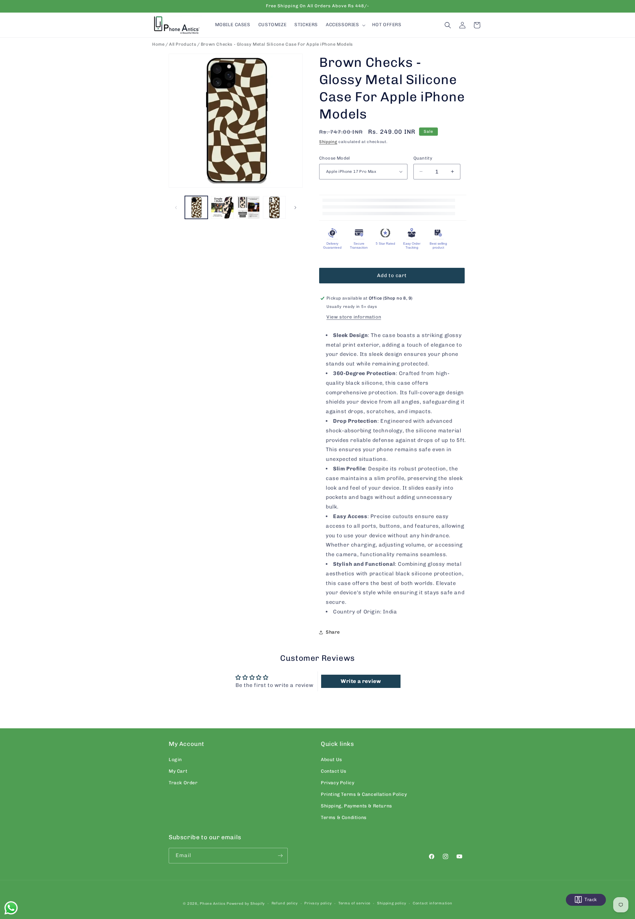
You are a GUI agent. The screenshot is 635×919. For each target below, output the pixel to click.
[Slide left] (176, 207)
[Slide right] (295, 207)
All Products (182, 44)
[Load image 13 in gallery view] (274, 207)
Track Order (183, 783)
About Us (331, 759)
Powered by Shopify (246, 903)
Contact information (432, 903)
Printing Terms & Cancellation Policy (364, 794)
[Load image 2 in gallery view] (222, 207)
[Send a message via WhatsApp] (11, 908)
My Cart (178, 771)
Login (175, 759)
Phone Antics (212, 903)
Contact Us (334, 771)
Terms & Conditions (344, 818)
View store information (353, 317)
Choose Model (334, 158)
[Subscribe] (280, 855)
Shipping (328, 141)
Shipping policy (391, 903)
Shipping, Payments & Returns (356, 806)
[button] (345, 25)
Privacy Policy (337, 783)
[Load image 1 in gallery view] (196, 207)
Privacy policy (318, 903)
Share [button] (333, 632)
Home (158, 44)
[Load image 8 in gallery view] (248, 207)
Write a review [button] (361, 681)
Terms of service (354, 903)
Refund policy (285, 903)
